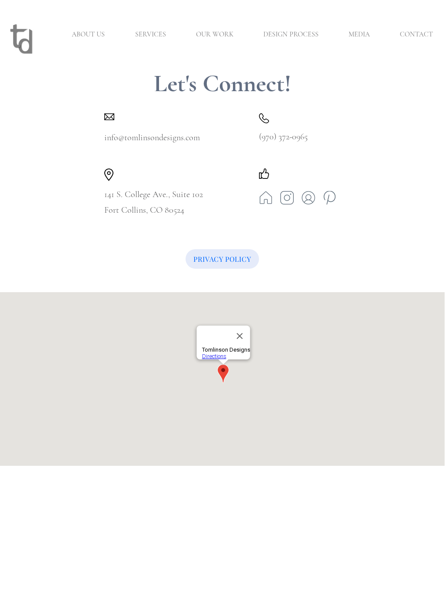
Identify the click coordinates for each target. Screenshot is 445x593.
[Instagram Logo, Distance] (287, 197)
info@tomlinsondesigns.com (152, 137)
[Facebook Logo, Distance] (308, 197)
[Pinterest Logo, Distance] (329, 197)
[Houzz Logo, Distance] (265, 197)
